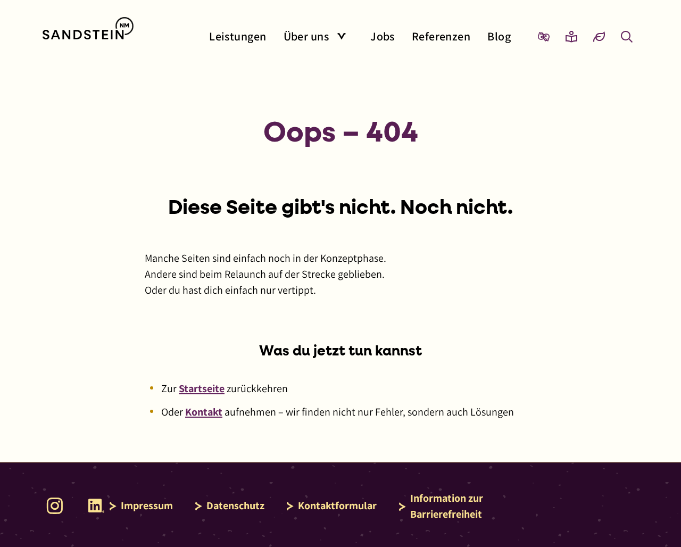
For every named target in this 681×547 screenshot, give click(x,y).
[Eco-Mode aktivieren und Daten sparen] (599, 36)
